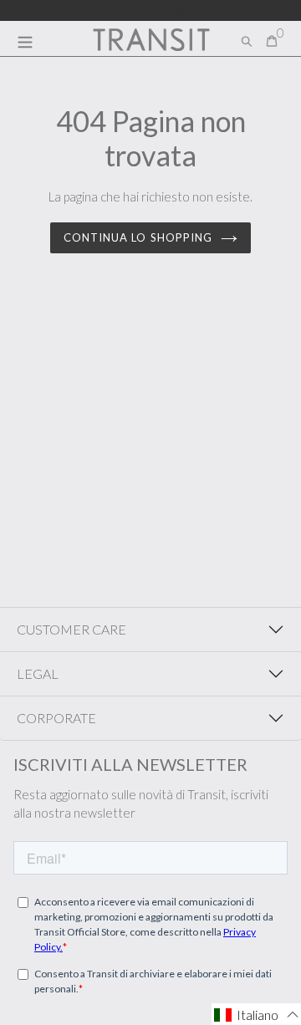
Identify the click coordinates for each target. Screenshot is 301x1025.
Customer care (71, 629)
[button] (256, 1014)
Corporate (56, 718)
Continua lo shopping (138, 237)
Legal (38, 673)
